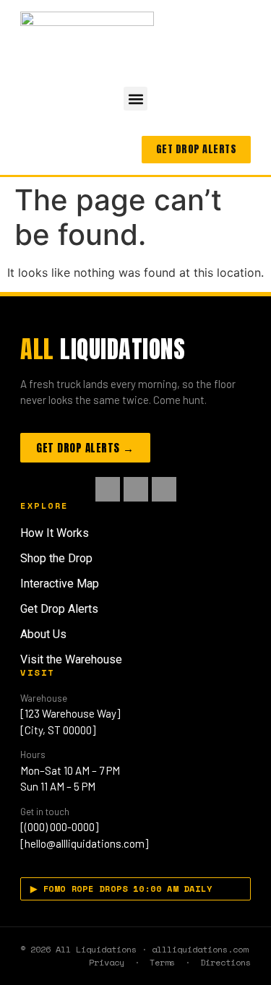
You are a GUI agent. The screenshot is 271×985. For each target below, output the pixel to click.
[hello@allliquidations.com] (84, 843)
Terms (162, 962)
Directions (225, 962)
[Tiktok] (164, 489)
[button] (135, 99)
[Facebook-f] (107, 489)
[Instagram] (136, 489)
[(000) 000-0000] (59, 826)
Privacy (106, 962)
